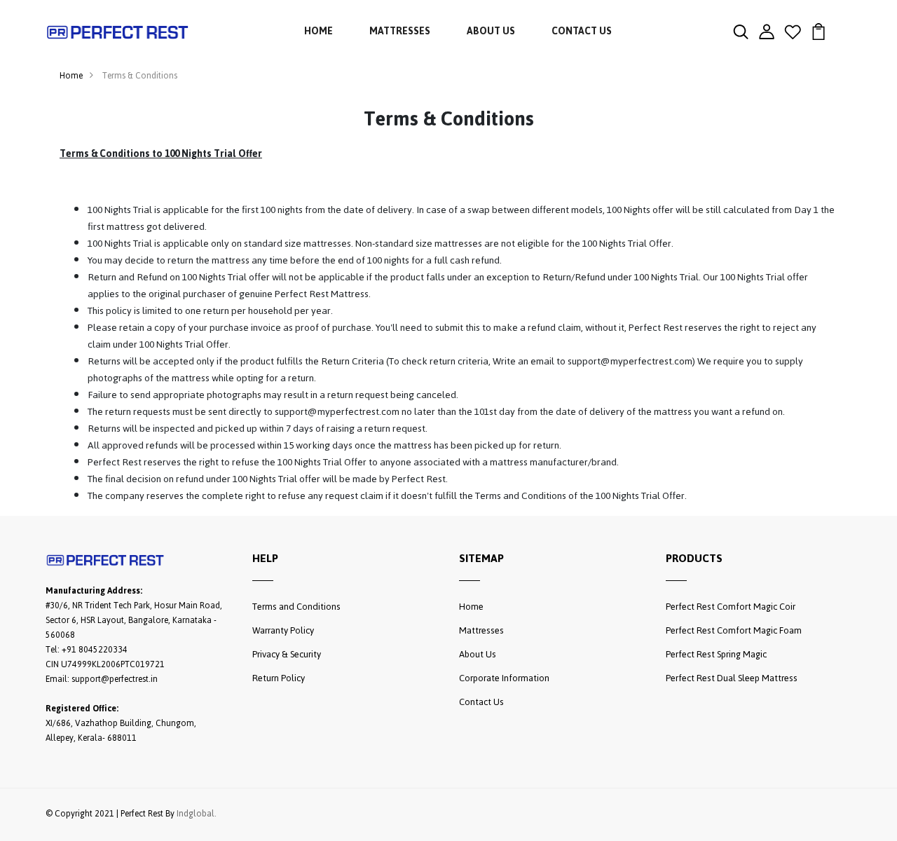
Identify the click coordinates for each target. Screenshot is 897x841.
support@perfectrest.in (114, 679)
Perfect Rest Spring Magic (716, 654)
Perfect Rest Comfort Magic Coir (730, 606)
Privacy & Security (286, 654)
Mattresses (399, 31)
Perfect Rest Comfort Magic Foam (734, 630)
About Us (491, 31)
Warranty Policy (283, 630)
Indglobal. (197, 814)
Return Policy (278, 678)
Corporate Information (504, 678)
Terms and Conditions (296, 606)
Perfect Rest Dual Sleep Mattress (731, 678)
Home (318, 31)
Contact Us (582, 31)
